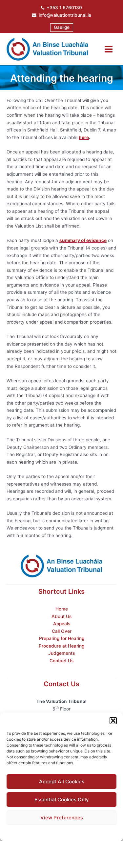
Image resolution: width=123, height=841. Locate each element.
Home (61, 608)
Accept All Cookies (61, 781)
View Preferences (61, 817)
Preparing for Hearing (61, 638)
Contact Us (61, 660)
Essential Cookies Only (61, 799)
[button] (113, 720)
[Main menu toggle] (108, 49)
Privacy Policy (74, 832)
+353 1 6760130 (64, 7)
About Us (61, 616)
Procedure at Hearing (61, 646)
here (84, 137)
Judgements (61, 653)
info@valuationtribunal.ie (65, 15)
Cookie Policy (45, 832)
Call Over (62, 631)
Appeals (61, 623)
